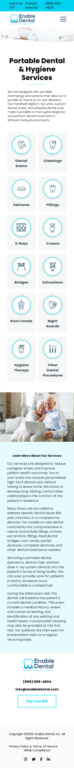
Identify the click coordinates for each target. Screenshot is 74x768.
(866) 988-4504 (54, 5)
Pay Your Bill (16, 5)
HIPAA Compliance (37, 750)
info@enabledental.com (37, 689)
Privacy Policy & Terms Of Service (33, 746)
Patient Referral (31, 5)
